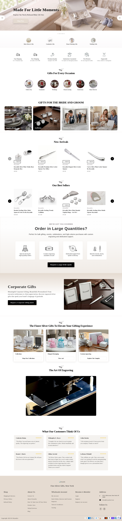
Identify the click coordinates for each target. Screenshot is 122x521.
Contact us (31, 496)
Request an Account (81, 502)
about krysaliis (32, 499)
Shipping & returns (9, 496)
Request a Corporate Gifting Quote (22, 302)
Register (77, 499)
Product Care (31, 505)
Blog (29, 511)
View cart (61, 358)
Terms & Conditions (57, 504)
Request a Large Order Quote (61, 265)
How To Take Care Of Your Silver (37, 502)
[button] (59, 33)
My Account (55, 496)
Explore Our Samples (93, 358)
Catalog (54, 507)
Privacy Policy (8, 499)
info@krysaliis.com (108, 500)
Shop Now (20, 21)
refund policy (8, 502)
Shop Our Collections (28, 358)
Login (77, 496)
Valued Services (32, 508)
